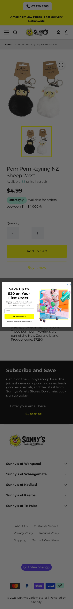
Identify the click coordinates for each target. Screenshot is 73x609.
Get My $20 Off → (19, 316)
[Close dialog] (68, 284)
